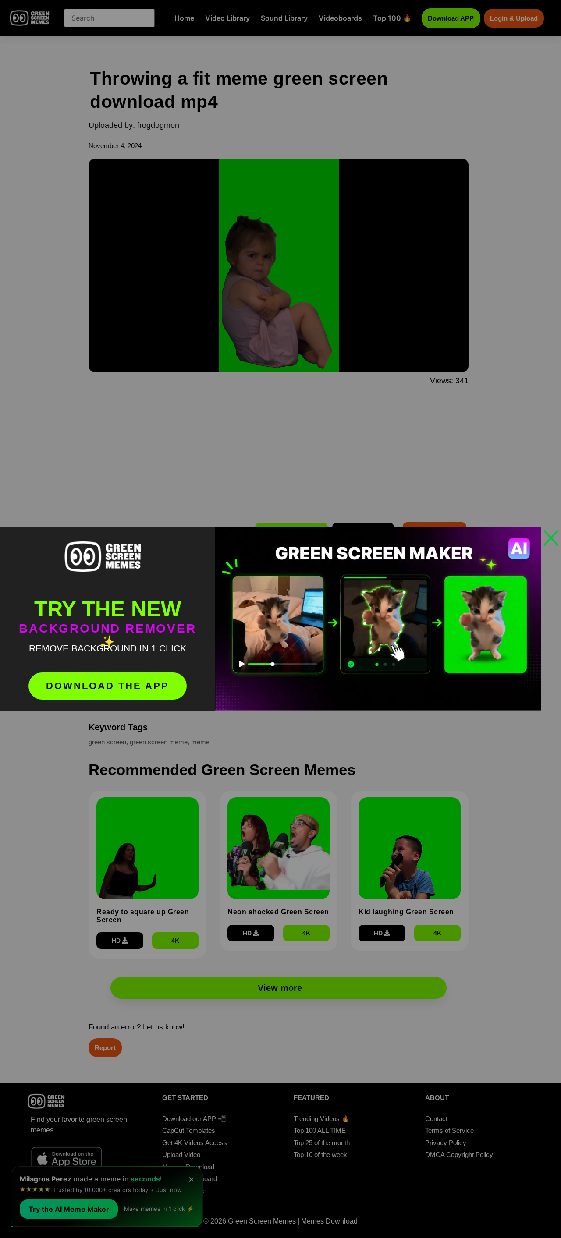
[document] (280, 619)
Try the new (107, 609)
